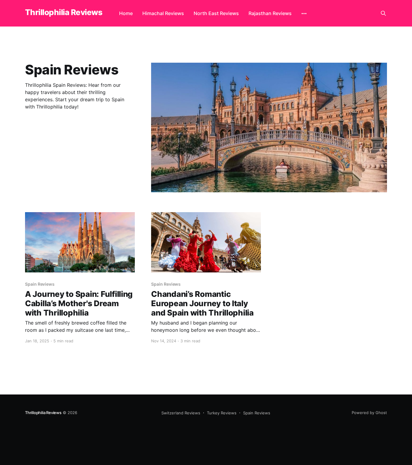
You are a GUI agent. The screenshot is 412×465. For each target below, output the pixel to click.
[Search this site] (383, 13)
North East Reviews (216, 13)
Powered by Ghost (369, 412)
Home (126, 13)
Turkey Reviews (221, 412)
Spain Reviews (256, 412)
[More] (304, 13)
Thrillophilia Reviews (63, 12)
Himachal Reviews (163, 13)
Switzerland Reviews (180, 412)
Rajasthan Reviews (270, 13)
